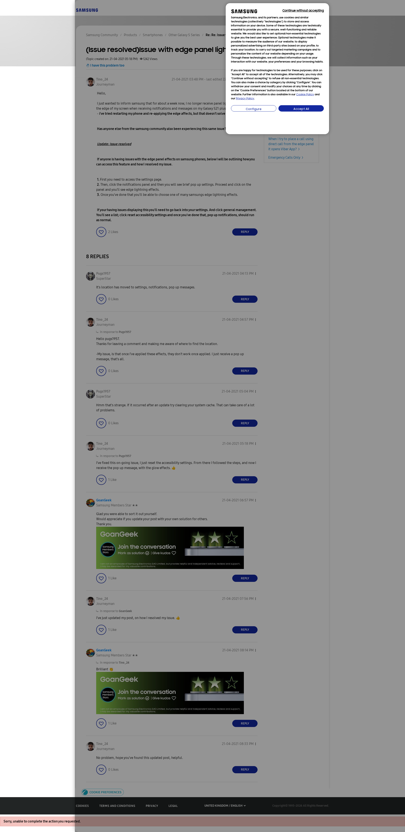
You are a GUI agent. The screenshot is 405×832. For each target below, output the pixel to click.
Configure (254, 109)
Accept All (301, 109)
